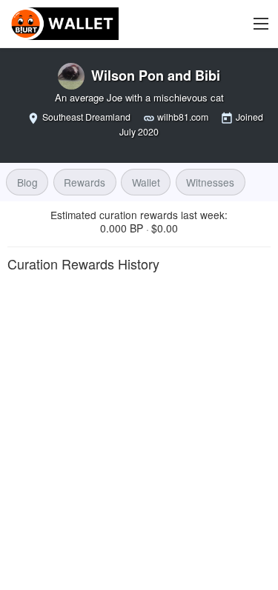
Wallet (146, 182)
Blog (27, 182)
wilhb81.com (182, 117)
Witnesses (210, 182)
